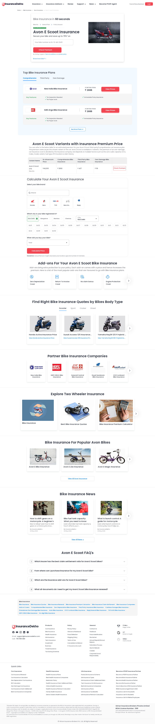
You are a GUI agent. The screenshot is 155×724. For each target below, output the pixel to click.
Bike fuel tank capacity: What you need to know (75, 519)
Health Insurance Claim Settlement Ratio (59, 683)
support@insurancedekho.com (28, 636)
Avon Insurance (80, 479)
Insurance (36, 4)
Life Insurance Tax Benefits (89, 692)
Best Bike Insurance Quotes (74, 424)
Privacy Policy (71, 629)
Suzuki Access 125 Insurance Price (79, 334)
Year (30, 242)
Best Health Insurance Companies (57, 677)
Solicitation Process (96, 645)
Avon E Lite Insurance (73, 466)
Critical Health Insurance (54, 686)
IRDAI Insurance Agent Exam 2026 (127, 689)
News (91, 4)
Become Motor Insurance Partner (126, 677)
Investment (49, 643)
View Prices (110, 89)
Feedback (93, 632)
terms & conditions (50, 54)
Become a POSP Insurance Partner (127, 675)
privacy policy (62, 54)
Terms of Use (71, 640)
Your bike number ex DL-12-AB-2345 (49, 42)
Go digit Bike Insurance (47, 613)
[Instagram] (20, 632)
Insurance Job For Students (125, 694)
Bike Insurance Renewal (56, 604)
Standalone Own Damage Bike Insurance (33, 610)
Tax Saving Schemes (52, 651)
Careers (92, 651)
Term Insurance (50, 640)
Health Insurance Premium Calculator (58, 689)
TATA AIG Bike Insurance (116, 610)
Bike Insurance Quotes (38, 604)
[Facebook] (13, 632)
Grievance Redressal (74, 632)
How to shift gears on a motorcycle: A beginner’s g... (42, 519)
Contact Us (93, 629)
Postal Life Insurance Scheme (90, 675)
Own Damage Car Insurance (20, 686)
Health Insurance (50, 634)
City (79, 217)
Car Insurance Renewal (18, 675)
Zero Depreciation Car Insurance (21, 680)
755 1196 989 (20, 639)
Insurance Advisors (54, 4)
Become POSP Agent (108, 4)
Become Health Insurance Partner (126, 680)
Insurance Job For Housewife (125, 692)
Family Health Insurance (54, 692)
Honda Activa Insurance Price (43, 334)
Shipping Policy (72, 637)
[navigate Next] (128, 280)
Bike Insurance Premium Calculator (116, 424)
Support (80, 4)
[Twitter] (27, 632)
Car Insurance (50, 629)
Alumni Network (94, 648)
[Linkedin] (24, 632)
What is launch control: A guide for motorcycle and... (109, 519)
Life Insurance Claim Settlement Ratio (93, 680)
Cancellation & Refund (74, 643)
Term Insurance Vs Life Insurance (91, 683)
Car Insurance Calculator (19, 677)
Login (149, 4)
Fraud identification (96, 634)
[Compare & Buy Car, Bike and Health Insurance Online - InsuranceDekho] (12, 4)
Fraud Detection (72, 634)
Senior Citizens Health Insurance (56, 694)
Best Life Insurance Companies (91, 686)
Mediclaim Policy (51, 680)
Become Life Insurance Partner (125, 683)
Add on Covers (24, 607)
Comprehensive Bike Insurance (41, 607)
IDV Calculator (15, 683)
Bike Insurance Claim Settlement (103, 604)
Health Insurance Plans (53, 675)
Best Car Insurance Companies (21, 692)
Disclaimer (93, 637)
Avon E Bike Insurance (39, 466)
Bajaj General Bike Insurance (96, 610)
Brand (33, 193)
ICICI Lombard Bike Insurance (75, 610)
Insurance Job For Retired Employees (128, 697)
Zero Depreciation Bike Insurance (65, 607)
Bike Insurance (29, 423)
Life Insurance (49, 637)
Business (48, 646)
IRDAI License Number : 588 (127, 708)
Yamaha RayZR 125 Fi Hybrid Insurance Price (118, 334)
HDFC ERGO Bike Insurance (28, 613)
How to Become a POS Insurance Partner (129, 686)
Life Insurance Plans (87, 689)
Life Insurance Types (87, 677)
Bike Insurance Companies (126, 604)
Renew (70, 4)
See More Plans (76, 129)
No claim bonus (87, 281)
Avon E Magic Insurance (109, 466)
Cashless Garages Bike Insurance (116, 607)
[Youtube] (17, 632)
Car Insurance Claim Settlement (21, 689)
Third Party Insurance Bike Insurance (91, 607)
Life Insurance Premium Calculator (92, 694)
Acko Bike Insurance (56, 610)
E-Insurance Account (74, 646)
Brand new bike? (39, 59)
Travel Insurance (50, 649)
